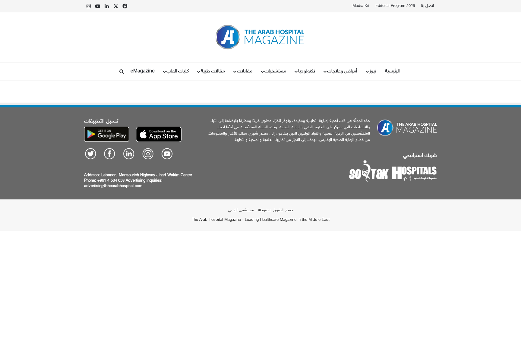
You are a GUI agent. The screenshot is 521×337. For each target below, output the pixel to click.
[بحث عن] (121, 71)
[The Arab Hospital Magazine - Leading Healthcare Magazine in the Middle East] (260, 37)
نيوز (372, 71)
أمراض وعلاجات (342, 71)
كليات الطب (177, 71)
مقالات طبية (213, 71)
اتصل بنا (427, 6)
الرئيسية (392, 71)
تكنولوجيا (306, 71)
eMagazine (143, 71)
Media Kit (360, 6)
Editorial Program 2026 (395, 6)
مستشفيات (275, 71)
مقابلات (244, 71)
